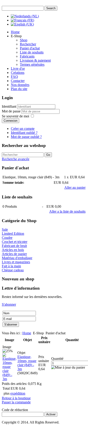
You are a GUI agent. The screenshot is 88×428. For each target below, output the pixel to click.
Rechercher (28, 44)
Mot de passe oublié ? (26, 137)
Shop (23, 40)
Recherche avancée (15, 159)
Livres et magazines (16, 262)
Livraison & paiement (35, 60)
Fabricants (27, 56)
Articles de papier (14, 254)
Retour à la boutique (16, 398)
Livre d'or (18, 68)
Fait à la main (11, 266)
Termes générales (32, 64)
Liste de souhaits (32, 52)
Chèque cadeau (13, 270)
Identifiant (9, 106)
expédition (17, 393)
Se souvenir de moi (15, 116)
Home (15, 32)
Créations (17, 72)
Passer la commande (16, 402)
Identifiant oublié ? (24, 133)
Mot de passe (11, 111)
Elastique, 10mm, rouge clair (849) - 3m (26, 363)
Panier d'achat (30, 48)
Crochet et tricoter (14, 242)
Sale (5, 229)
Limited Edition (13, 233)
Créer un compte (23, 128)
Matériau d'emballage (17, 258)
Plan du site (19, 89)
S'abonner (9, 304)
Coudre (7, 238)
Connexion (10, 120)
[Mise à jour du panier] (68, 367)
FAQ (14, 77)
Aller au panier (75, 187)
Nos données (20, 85)
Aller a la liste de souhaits (67, 211)
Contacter (18, 81)
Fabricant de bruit (14, 246)
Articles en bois (13, 250)
